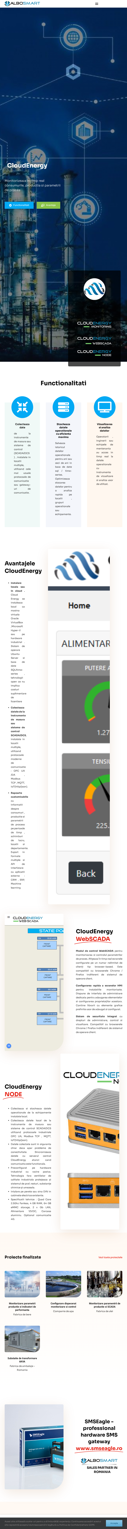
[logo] (22, 2)
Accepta (114, 1523)
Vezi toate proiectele (110, 1257)
